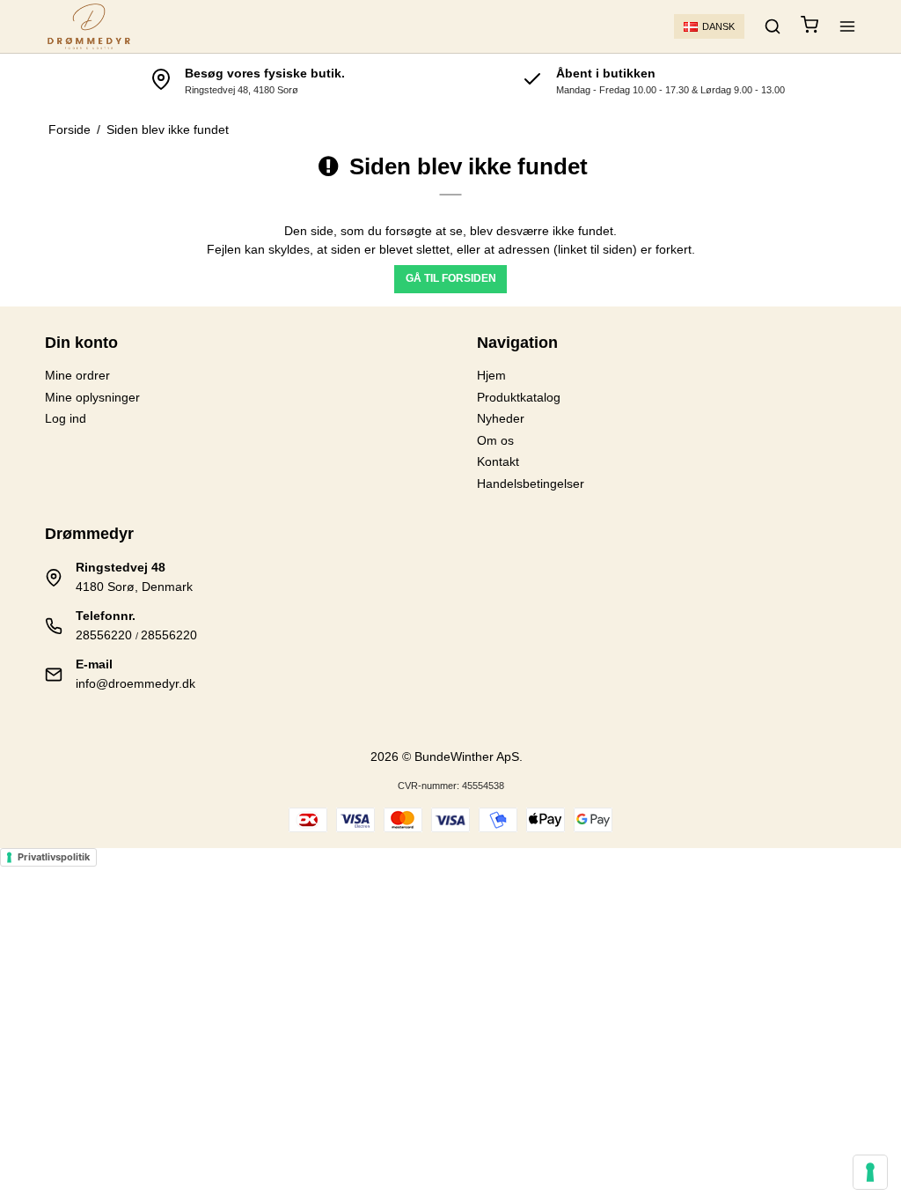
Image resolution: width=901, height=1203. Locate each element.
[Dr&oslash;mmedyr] (89, 26)
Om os (495, 440)
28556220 (104, 635)
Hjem (491, 375)
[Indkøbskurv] (809, 27)
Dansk (718, 26)
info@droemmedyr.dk (135, 683)
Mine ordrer (77, 375)
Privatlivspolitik (54, 857)
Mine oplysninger (92, 397)
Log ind (65, 418)
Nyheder (500, 418)
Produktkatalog (518, 397)
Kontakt (498, 461)
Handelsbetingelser (530, 483)
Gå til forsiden (451, 278)
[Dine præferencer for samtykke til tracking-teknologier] (870, 1172)
